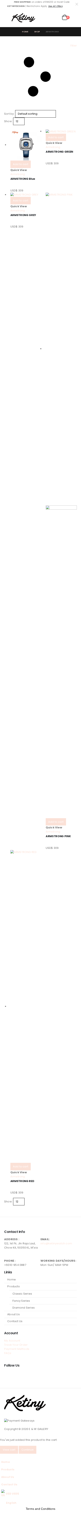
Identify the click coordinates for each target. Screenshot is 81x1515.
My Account (12, 1341)
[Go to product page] (26, 145)
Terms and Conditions (40, 1508)
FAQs (7, 1353)
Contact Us (14, 1321)
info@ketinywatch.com (56, 1243)
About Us (13, 1314)
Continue (27, 1450)
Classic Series (22, 1294)
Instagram (15, 1374)
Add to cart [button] (20, 164)
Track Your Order (16, 1345)
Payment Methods (16, 1349)
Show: (8, 121)
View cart (9, 1450)
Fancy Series (21, 1301)
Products (13, 1286)
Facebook (8, 1374)
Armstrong (17, 174)
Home (11, 1279)
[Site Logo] (23, 17)
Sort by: (9, 114)
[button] (8, 17)
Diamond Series (23, 1308)
